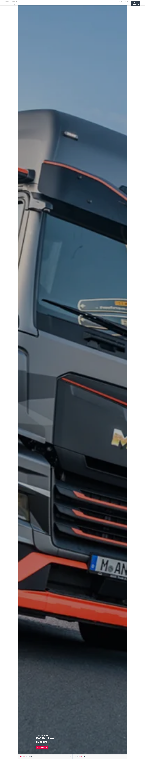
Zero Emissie (28, 4)
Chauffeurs (7, 1)
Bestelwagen (13, 4)
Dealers (119, 4)
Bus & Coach (20, 4)
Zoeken (126, 4)
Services (35, 4)
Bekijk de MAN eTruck (41, 747)
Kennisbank (42, 4)
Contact (126, 1)
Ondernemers (14, 1)
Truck (6, 4)
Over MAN (121, 1)
